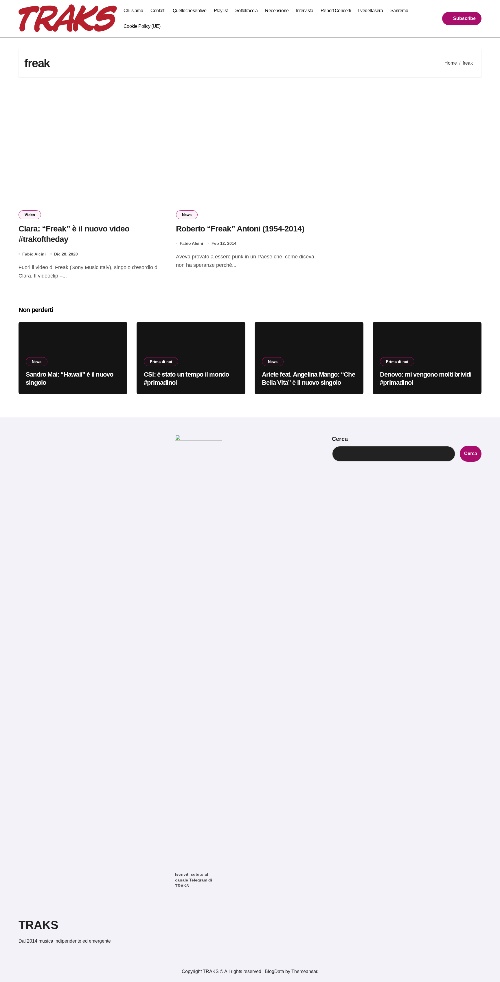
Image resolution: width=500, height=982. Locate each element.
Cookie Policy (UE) (142, 26)
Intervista (304, 10)
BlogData (274, 971)
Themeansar (304, 971)
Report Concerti (336, 10)
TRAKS (38, 925)
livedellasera (370, 10)
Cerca (340, 439)
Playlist (221, 10)
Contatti (157, 10)
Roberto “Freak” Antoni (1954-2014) (240, 228)
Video (30, 215)
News (187, 215)
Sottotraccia (246, 10)
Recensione (276, 10)
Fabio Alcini (34, 254)
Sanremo (399, 10)
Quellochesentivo (189, 10)
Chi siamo (133, 10)
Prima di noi (161, 361)
